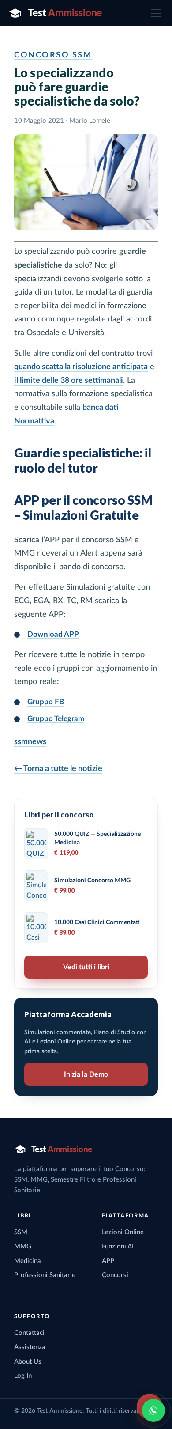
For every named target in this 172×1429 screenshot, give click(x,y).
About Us (27, 1361)
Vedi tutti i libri (86, 967)
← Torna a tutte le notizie (58, 769)
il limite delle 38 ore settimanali (68, 381)
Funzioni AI (118, 1246)
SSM (20, 1232)
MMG (22, 1246)
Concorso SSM (53, 55)
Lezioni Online (123, 1232)
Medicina (27, 1261)
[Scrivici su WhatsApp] (153, 1410)
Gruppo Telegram (55, 718)
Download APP (53, 634)
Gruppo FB (45, 702)
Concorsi (115, 1275)
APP (108, 1261)
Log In (23, 1375)
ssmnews (30, 742)
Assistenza (29, 1347)
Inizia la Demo (86, 1074)
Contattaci (29, 1333)
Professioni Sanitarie (44, 1275)
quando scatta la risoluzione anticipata (81, 367)
